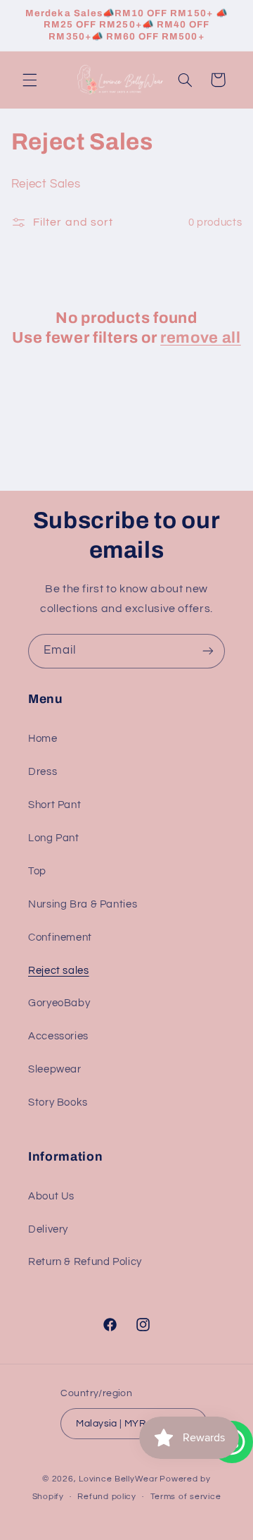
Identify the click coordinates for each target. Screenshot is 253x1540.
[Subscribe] (208, 651)
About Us (51, 1196)
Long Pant (53, 838)
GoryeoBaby (59, 1003)
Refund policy (106, 1497)
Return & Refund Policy (85, 1262)
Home (43, 738)
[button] (29, 79)
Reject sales (58, 970)
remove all (200, 337)
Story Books (58, 1102)
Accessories (58, 1036)
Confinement (60, 937)
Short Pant (54, 805)
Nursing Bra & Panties (82, 904)
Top (37, 871)
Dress (42, 771)
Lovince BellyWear (118, 1479)
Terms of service (185, 1497)
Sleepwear (55, 1069)
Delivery (48, 1229)
